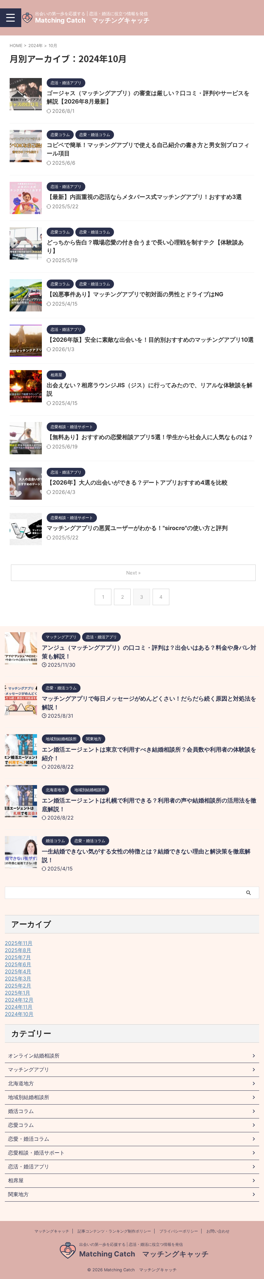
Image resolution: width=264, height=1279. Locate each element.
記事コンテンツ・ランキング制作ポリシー (114, 1231)
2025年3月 (18, 978)
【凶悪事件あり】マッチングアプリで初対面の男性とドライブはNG (135, 294)
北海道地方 (21, 1083)
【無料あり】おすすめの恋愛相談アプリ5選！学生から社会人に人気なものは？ (150, 437)
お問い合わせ (218, 1231)
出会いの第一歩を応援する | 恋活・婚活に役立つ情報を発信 (131, 1244)
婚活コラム (21, 1111)
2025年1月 (17, 992)
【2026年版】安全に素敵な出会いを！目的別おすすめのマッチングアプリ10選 (150, 339)
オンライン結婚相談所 (34, 1055)
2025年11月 (19, 943)
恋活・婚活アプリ (28, 1166)
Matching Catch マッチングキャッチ (92, 20)
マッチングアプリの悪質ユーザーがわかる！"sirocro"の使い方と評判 (137, 528)
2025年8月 (18, 950)
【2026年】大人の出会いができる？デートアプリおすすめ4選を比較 (137, 482)
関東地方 (18, 1194)
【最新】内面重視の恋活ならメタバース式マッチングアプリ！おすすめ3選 (144, 196)
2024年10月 (19, 1014)
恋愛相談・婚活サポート (36, 1152)
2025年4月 (18, 971)
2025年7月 (18, 957)
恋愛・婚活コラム (28, 1139)
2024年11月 (19, 1007)
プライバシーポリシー (178, 1231)
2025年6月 (18, 964)
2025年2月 (18, 985)
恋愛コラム (21, 1125)
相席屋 (16, 1180)
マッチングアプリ (28, 1069)
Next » (133, 573)
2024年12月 (19, 1000)
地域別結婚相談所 (28, 1097)
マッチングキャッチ (51, 1231)
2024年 (35, 45)
